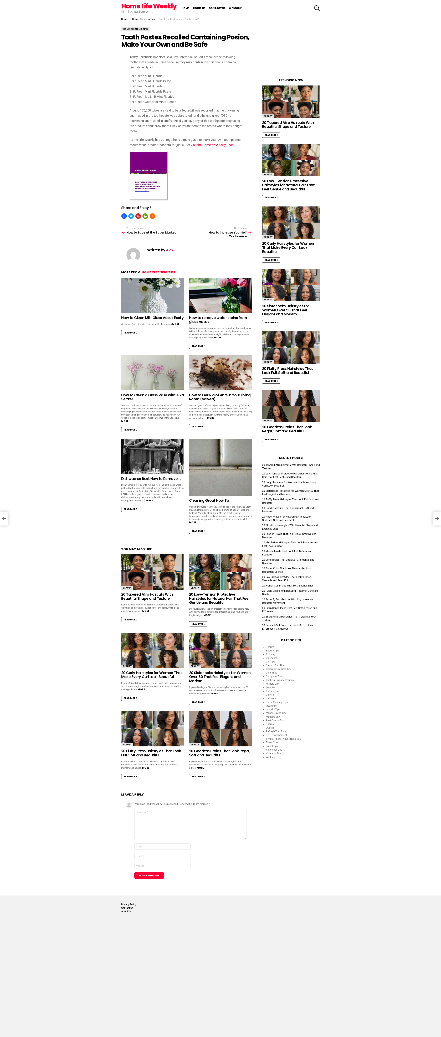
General (270, 694)
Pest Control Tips (275, 720)
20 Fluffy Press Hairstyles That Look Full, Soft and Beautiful (151, 753)
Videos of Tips (273, 753)
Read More (130, 332)
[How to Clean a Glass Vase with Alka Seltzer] (152, 372)
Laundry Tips (273, 709)
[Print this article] (145, 216)
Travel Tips (272, 746)
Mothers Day (273, 716)
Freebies (270, 687)
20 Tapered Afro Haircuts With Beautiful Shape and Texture (147, 596)
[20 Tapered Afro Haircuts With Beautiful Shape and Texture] (152, 572)
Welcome (235, 8)
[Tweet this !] (131, 216)
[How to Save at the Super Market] (4, 518)
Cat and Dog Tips (275, 665)
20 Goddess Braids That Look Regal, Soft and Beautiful (219, 753)
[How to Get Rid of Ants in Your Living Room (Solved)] (220, 372)
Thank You (272, 742)
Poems (270, 724)
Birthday (270, 654)
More (176, 324)
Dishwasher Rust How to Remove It (151, 478)
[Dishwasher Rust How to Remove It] (152, 456)
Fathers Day (272, 683)
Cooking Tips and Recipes (280, 680)
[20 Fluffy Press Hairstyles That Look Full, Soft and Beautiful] (152, 728)
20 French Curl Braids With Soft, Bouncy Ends (288, 585)
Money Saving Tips (276, 713)
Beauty (127, 587)
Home (185, 8)
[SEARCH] (317, 8)
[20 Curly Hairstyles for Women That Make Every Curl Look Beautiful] (152, 650)
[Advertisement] (291, 48)
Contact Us (217, 8)
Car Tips (270, 661)
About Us (199, 8)
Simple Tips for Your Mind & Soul (283, 738)
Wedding (270, 757)
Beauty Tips (272, 650)
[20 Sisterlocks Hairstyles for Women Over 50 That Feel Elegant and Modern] (220, 650)
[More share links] (152, 216)
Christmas (271, 672)
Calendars (271, 658)
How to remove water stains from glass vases (218, 319)
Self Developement (276, 735)
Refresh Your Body (276, 731)
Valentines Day (274, 749)
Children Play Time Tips (278, 669)
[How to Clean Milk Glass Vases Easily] (152, 295)
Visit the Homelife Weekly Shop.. (213, 145)
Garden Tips (272, 691)
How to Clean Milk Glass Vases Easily (152, 317)
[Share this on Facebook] (124, 216)
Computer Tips (274, 676)
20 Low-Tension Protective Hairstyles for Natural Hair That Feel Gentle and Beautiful (219, 598)
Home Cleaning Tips (158, 272)
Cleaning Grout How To (209, 500)
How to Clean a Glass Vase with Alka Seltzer (152, 397)
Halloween (271, 698)
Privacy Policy (128, 904)
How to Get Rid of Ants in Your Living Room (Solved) (220, 397)
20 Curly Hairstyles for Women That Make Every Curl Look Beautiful (151, 674)
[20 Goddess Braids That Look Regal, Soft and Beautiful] (220, 728)
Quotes (270, 727)
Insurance (271, 705)
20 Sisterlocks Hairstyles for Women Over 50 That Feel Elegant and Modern (220, 676)
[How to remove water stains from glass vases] (220, 295)
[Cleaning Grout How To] (220, 467)
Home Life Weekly (149, 6)
